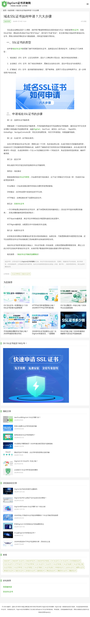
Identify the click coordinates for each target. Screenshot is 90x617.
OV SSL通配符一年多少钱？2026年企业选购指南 (73, 306)
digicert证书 (30, 561)
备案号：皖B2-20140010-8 (15, 607)
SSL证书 (75, 30)
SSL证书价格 (57, 564)
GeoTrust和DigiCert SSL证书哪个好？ (27, 417)
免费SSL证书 (80, 567)
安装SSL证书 (19, 203)
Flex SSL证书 (8, 564)
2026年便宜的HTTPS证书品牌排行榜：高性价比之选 (32, 541)
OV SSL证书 (40, 564)
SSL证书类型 (24, 177)
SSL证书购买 (38, 567)
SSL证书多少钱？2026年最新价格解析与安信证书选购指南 (72, 332)
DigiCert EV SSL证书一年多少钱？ (26, 461)
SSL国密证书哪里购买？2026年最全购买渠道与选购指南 (33, 444)
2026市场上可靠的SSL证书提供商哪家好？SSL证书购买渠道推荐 (36, 515)
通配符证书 (72, 571)
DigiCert (36, 129)
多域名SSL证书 (30, 571)
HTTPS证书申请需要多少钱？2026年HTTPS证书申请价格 (43, 306)
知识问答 (11, 10)
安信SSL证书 (8, 591)
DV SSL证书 (55, 561)
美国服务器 (7, 587)
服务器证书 (40, 571)
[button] (88, 4)
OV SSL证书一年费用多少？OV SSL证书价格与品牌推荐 (16, 306)
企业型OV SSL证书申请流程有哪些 (26, 470)
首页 (4, 10)
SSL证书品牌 (67, 564)
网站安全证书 (51, 571)
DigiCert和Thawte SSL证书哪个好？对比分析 (30, 506)
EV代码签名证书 (75, 561)
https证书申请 (29, 564)
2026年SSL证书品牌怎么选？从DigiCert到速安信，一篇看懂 (44, 332)
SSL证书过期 (49, 567)
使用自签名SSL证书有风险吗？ (24, 435)
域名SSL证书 (17, 48)
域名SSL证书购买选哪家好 (28, 254)
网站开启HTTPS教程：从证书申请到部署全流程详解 (32, 452)
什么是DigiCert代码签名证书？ (25, 533)
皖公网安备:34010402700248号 (32, 607)
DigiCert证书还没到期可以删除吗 (25, 489)
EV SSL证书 (64, 561)
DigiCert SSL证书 (18, 561)
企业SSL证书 (70, 567)
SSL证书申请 (16, 274)
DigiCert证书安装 (43, 561)
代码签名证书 (59, 567)
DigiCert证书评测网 (28, 261)
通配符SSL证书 (62, 571)
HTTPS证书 (18, 564)
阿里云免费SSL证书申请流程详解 (25, 426)
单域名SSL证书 (8, 571)
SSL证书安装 (8, 567)
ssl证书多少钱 (78, 564)
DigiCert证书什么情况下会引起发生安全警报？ (30, 498)
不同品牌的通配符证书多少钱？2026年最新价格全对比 (16, 332)
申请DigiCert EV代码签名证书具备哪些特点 (29, 524)
